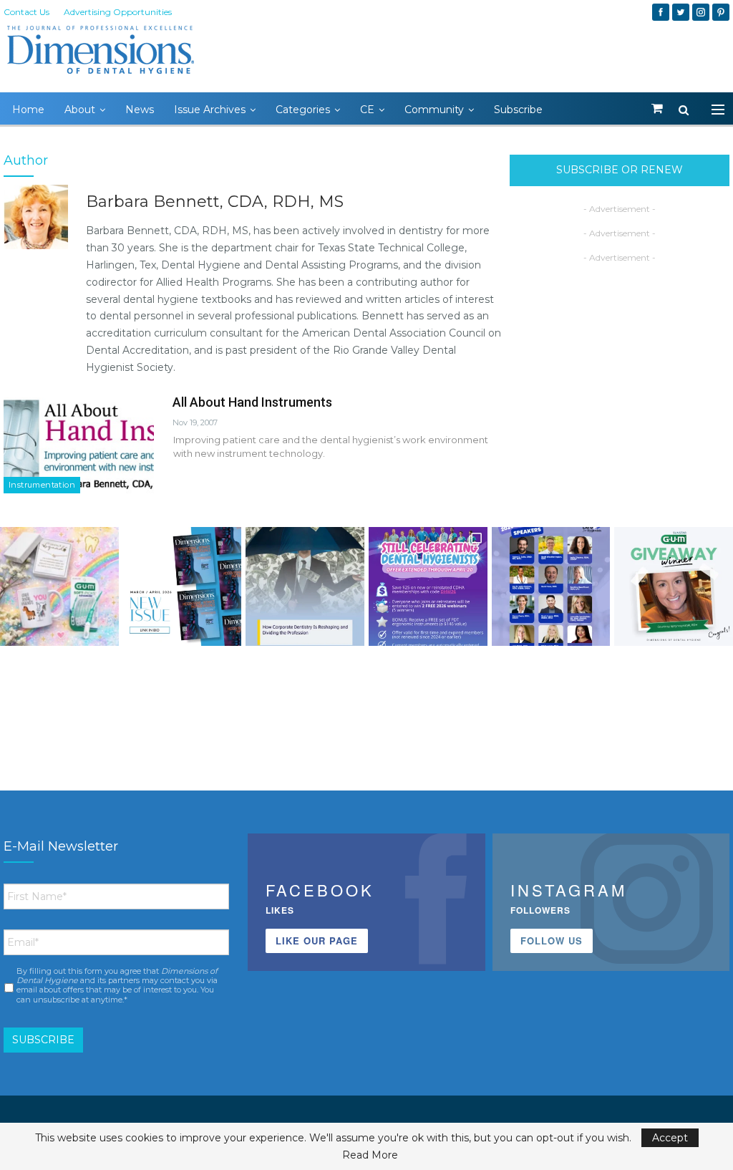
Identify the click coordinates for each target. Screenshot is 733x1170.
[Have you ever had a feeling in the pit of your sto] (182, 586)
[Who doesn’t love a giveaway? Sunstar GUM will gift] (59, 586)
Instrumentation (42, 485)
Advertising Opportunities (118, 11)
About (79, 109)
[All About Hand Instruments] (79, 445)
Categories (303, 109)
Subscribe (518, 109)
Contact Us (26, 11)
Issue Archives (210, 109)
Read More (370, 1155)
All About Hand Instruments (252, 402)
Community (434, 109)
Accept (670, 1137)
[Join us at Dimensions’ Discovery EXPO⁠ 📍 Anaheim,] (551, 586)
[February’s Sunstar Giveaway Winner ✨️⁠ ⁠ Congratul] (673, 586)
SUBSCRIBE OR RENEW (619, 169)
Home (28, 109)
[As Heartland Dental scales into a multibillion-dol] (305, 586)
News (139, 109)
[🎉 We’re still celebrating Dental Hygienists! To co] (428, 586)
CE (367, 109)
